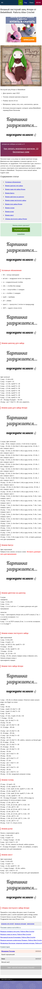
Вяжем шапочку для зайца (14, 185)
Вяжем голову (9, 208)
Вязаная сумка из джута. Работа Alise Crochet (15, 934)
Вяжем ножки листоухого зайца (15, 200)
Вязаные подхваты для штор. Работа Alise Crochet (17, 931)
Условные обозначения (13, 182)
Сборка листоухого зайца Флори (16, 219)
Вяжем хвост (9, 215)
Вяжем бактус (9, 193)
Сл (21, 2)
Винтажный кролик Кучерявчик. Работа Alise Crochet (17, 937)
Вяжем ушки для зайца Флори (15, 189)
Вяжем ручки (9, 211)
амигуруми (30, 924)
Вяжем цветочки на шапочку (14, 197)
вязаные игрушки (20, 924)
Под (25, 2)
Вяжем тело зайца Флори (13, 204)
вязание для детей (7, 924)
